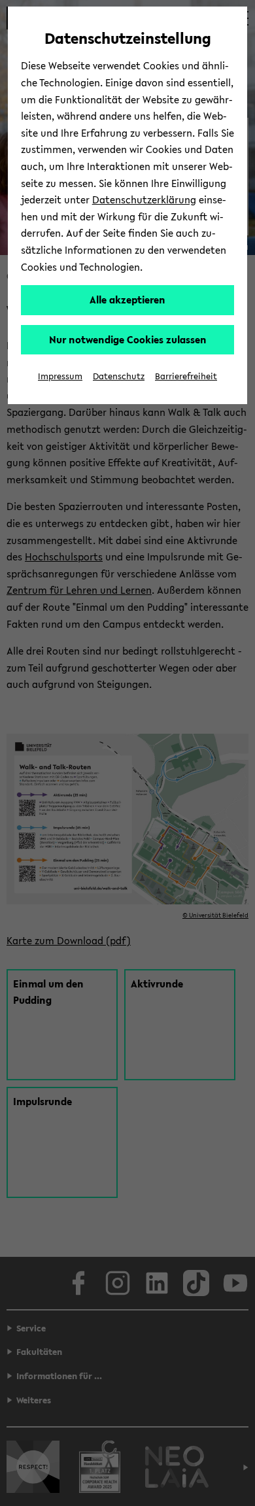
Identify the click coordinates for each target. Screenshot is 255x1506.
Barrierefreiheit (186, 376)
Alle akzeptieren (127, 299)
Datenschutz (118, 376)
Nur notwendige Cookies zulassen (128, 339)
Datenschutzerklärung (144, 199)
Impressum (60, 376)
